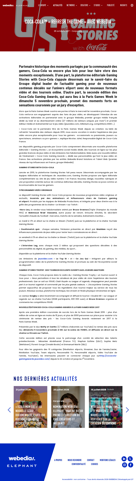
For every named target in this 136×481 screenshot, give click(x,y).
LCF (132, 479)
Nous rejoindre (75, 460)
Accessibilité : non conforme (73, 479)
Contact (90, 460)
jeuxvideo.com (45, 258)
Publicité (111, 5)
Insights (123, 5)
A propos (58, 460)
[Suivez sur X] (130, 458)
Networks (71, 5)
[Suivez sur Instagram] (124, 464)
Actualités (57, 5)
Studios (97, 5)
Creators (84, 5)
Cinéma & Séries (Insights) (67, 398)
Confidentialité (79, 464)
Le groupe (42, 5)
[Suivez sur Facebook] (130, 464)
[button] (9, 410)
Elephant (58, 401)
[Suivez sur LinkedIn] (124, 458)
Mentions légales (107, 460)
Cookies (94, 464)
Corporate (77, 31)
